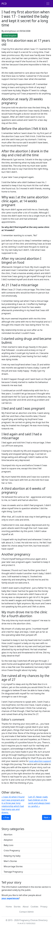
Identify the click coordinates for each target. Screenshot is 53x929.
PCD (4, 3)
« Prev (6, 817)
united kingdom (9, 35)
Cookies (34, 906)
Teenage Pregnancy (13, 871)
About (26, 906)
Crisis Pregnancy (12, 850)
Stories (17, 906)
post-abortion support (40, 761)
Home (9, 906)
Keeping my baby (12, 855)
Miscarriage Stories (13, 866)
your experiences (10, 898)
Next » (47, 817)
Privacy (43, 906)
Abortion (8, 834)
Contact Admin (26, 911)
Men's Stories (10, 861)
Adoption (8, 839)
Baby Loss (8, 845)
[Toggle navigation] (47, 3)
